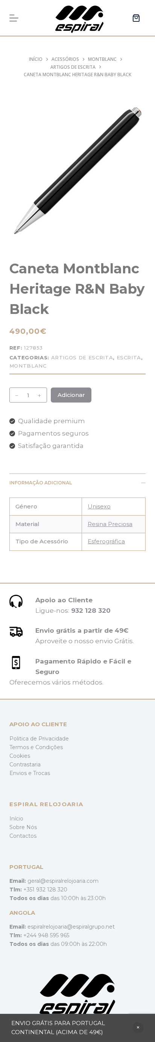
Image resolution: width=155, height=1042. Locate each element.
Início (16, 818)
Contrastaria (25, 764)
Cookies (19, 755)
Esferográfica (106, 541)
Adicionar (71, 394)
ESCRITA (129, 357)
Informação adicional (40, 483)
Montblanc (28, 366)
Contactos (22, 835)
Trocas (41, 773)
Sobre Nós (23, 827)
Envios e (21, 773)
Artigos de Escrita (82, 357)
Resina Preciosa (110, 524)
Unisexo (99, 506)
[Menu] (13, 18)
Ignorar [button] (138, 1027)
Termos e (22, 747)
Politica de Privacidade (39, 738)
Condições (49, 747)
